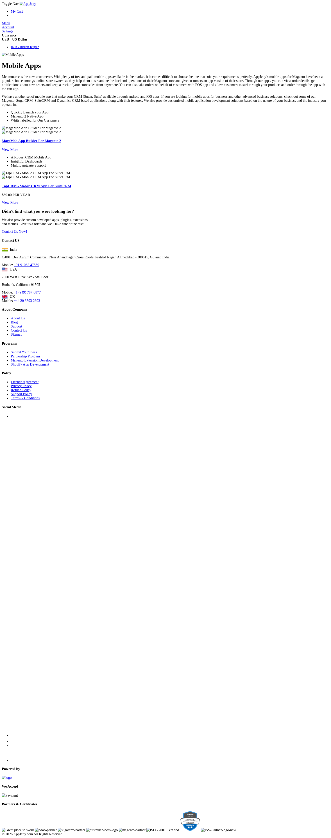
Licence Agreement (25, 382)
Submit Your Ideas (24, 352)
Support (16, 326)
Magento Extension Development (35, 360)
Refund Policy (21, 390)
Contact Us (19, 330)
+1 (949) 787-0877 (27, 292)
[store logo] (28, 4)
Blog (14, 322)
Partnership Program (25, 356)
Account (8, 27)
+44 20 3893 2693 (27, 301)
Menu (6, 23)
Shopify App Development (30, 364)
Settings (7, 31)
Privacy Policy (21, 386)
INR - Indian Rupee (25, 47)
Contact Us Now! (14, 231)
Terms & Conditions (25, 398)
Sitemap (16, 334)
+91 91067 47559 (26, 265)
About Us (18, 318)
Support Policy (21, 394)
